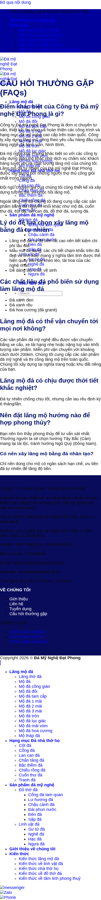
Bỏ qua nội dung (15, 2)
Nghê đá (36, 264)
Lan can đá (29, 755)
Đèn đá (35, 244)
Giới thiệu (18, 599)
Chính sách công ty (27, 631)
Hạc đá (35, 839)
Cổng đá (27, 750)
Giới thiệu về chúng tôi (32, 20)
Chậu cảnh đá (41, 234)
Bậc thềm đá (31, 195)
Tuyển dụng (20, 608)
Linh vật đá (29, 824)
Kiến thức (19, 25)
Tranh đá (27, 780)
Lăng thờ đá (30, 676)
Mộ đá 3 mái (30, 711)
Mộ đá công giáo (34, 686)
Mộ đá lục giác (32, 151)
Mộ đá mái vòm (33, 725)
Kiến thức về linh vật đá (41, 35)
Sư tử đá (36, 829)
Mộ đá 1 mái (30, 701)
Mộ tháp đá (29, 735)
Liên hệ (16, 604)
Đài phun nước (42, 809)
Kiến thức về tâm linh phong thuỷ (50, 50)
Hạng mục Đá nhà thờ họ (34, 740)
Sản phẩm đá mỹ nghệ (31, 215)
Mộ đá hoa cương (35, 730)
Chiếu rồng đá (32, 770)
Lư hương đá (40, 799)
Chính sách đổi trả (26, 636)
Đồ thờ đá (28, 789)
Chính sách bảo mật (28, 641)
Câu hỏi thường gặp (28, 613)
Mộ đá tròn (29, 716)
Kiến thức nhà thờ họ (38, 40)
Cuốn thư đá (30, 775)
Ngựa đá (36, 274)
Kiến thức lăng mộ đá (39, 30)
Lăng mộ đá (21, 101)
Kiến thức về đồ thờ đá (40, 45)
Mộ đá (25, 681)
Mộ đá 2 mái (30, 706)
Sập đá (35, 819)
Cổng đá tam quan (45, 794)
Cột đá (25, 745)
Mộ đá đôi (28, 121)
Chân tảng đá (31, 760)
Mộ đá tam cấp (33, 696)
